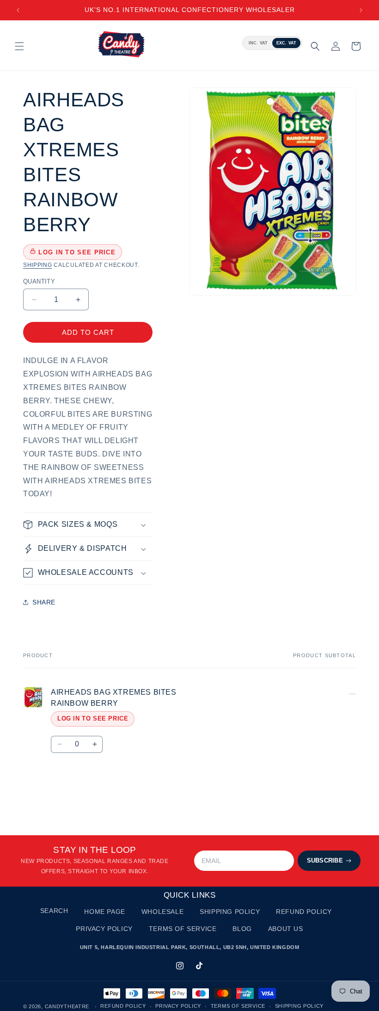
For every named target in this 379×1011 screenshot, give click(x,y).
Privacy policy (178, 1006)
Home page (104, 911)
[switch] (272, 43)
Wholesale (162, 911)
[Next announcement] (361, 10)
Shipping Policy (230, 911)
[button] (19, 46)
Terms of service (238, 1006)
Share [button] (43, 602)
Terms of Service (183, 928)
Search (54, 910)
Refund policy (123, 1006)
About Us (285, 928)
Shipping (37, 265)
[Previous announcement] (18, 10)
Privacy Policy (104, 928)
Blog (241, 928)
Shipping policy (299, 1006)
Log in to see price (92, 718)
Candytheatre (68, 1006)
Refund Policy (304, 911)
